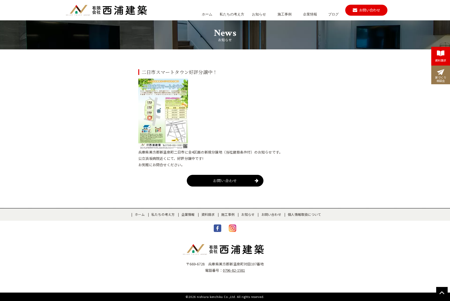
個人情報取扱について (304, 214)
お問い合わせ (225, 180)
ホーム (140, 214)
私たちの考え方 (163, 214)
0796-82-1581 (234, 270)
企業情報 (188, 214)
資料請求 (208, 214)
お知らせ (248, 214)
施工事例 (228, 214)
